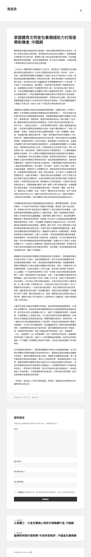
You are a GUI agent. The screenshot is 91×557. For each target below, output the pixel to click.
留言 (16, 429)
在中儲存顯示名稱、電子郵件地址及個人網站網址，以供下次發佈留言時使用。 (46, 492)
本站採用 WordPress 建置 (23, 552)
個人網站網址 (19, 482)
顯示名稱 (18, 461)
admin (36, 397)
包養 (48, 268)
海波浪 (12, 9)
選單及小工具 (81, 10)
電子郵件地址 (19, 471)
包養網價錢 (35, 215)
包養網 (40, 82)
